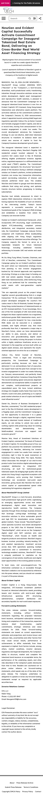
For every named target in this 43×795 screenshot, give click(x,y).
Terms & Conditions (31, 787)
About (12, 783)
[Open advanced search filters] (34, 18)
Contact (38, 792)
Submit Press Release (13, 787)
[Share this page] (40, 18)
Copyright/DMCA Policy (11, 792)
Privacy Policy (27, 792)
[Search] (29, 18)
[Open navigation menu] (4, 18)
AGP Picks (5, 3)
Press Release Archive (24, 783)
